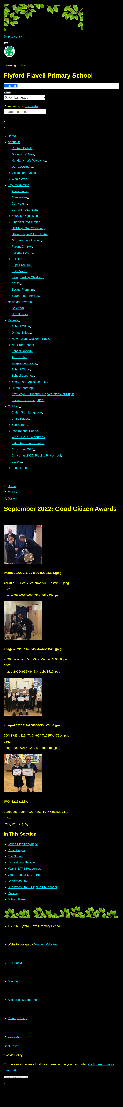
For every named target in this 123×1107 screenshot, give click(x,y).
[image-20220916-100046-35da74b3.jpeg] (23, 715)
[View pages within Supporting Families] (39, 296)
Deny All (25, 1077)
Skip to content (14, 36)
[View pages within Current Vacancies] (37, 210)
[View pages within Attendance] (28, 192)
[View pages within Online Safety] (31, 333)
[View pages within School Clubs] (30, 370)
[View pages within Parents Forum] (33, 253)
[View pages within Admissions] (28, 198)
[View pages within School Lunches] (34, 376)
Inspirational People (21, 862)
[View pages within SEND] (21, 284)
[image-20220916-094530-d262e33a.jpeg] (23, 562)
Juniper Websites (45, 944)
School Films (16, 899)
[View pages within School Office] (30, 327)
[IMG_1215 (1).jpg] (23, 791)
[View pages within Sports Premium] (34, 290)
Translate (31, 106)
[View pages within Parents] (19, 321)
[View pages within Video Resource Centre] (44, 444)
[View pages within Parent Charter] (32, 247)
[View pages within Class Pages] (29, 419)
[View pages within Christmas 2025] (34, 450)
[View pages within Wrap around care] (37, 364)
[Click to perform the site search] (4, 121)
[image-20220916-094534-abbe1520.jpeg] (23, 639)
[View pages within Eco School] (28, 425)
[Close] (4, 1083)
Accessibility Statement (23, 999)
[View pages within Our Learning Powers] (41, 241)
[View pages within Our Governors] (33, 167)
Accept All (7, 1077)
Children (13, 492)
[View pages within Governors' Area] (34, 155)
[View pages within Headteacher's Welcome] (46, 161)
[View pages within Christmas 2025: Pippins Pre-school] (61, 456)
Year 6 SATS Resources (24, 868)
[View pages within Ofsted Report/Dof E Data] (47, 235)
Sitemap (13, 981)
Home (12, 486)
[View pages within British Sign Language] (42, 413)
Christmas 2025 (18, 881)
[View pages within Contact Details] (33, 149)
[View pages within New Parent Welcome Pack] (50, 339)
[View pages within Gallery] (22, 462)
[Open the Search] (4, 127)
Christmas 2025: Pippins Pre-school (32, 887)
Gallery (12, 498)
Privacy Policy (17, 1018)
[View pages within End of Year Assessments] (47, 382)
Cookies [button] (13, 1036)
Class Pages (16, 850)
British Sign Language (23, 844)
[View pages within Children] (20, 407)
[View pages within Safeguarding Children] (43, 278)
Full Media (15, 963)
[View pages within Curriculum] (27, 204)
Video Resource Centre (24, 874)
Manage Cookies (16, 1077)
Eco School (15, 856)
